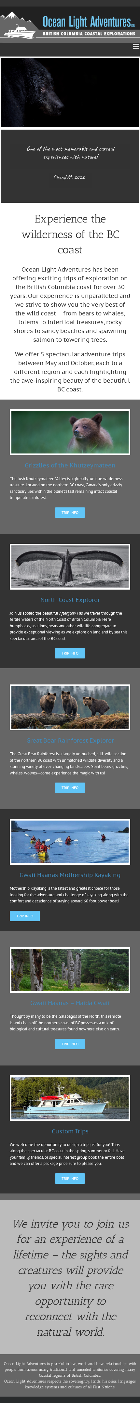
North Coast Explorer (70, 600)
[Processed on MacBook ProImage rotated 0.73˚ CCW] (70, 547)
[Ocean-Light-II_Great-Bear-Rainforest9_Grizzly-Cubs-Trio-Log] (70, 688)
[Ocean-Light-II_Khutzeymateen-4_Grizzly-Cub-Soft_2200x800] (70, 413)
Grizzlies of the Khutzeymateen (70, 465)
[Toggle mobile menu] (136, 46)
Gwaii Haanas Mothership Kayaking (70, 875)
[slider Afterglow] (70, 1079)
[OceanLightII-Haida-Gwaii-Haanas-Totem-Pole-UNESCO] (70, 951)
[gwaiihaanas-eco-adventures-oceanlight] (70, 822)
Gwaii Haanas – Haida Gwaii (70, 1003)
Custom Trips (70, 1131)
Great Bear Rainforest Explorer (70, 740)
